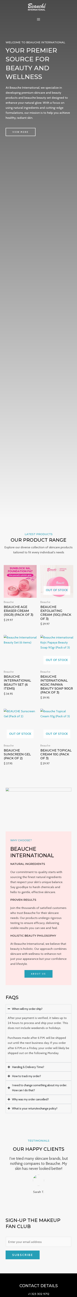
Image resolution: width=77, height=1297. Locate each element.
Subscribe (22, 1255)
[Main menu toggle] (39, 19)
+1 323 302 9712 (38, 1294)
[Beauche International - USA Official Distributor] (37, 7)
